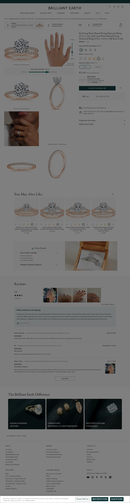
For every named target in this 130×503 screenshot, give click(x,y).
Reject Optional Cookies (100, 499)
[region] (65, 499)
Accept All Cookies (116, 499)
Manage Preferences (82, 499)
